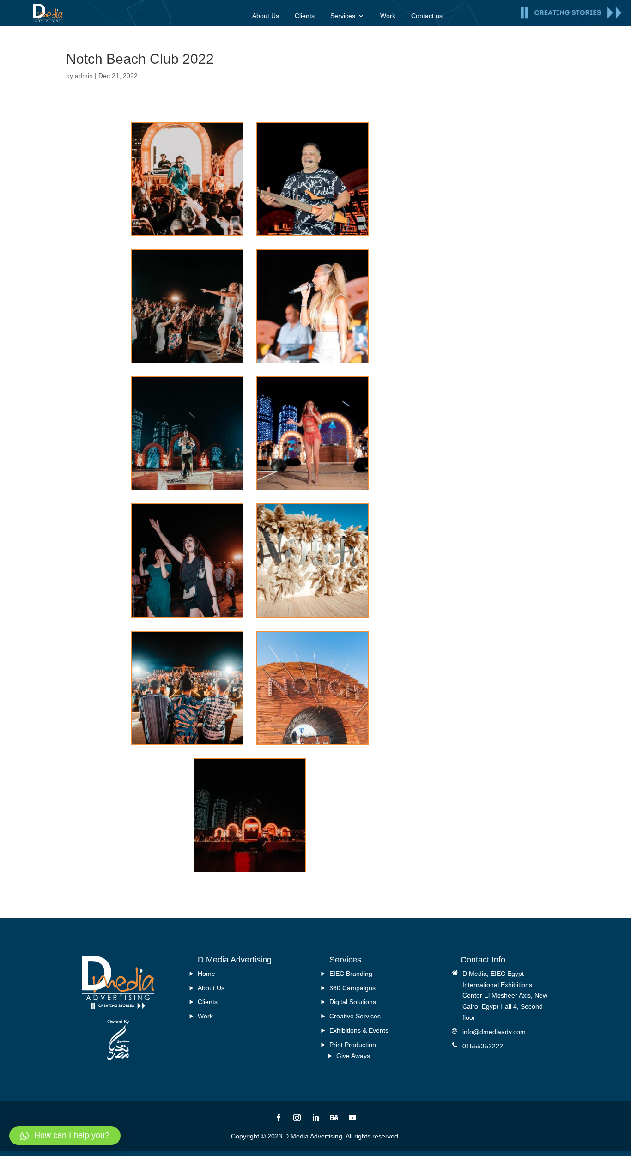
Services (342, 15)
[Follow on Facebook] (278, 1117)
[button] (65, 1135)
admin (84, 75)
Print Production (352, 1044)
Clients (305, 15)
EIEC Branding (350, 973)
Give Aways (353, 1055)
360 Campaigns (352, 988)
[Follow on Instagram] (297, 1117)
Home (206, 973)
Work (387, 15)
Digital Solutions (352, 1001)
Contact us (427, 15)
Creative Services (355, 1016)
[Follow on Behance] (334, 1117)
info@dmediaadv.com (494, 1031)
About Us (265, 15)
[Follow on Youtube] (352, 1117)
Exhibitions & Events (358, 1030)
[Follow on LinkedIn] (315, 1117)
